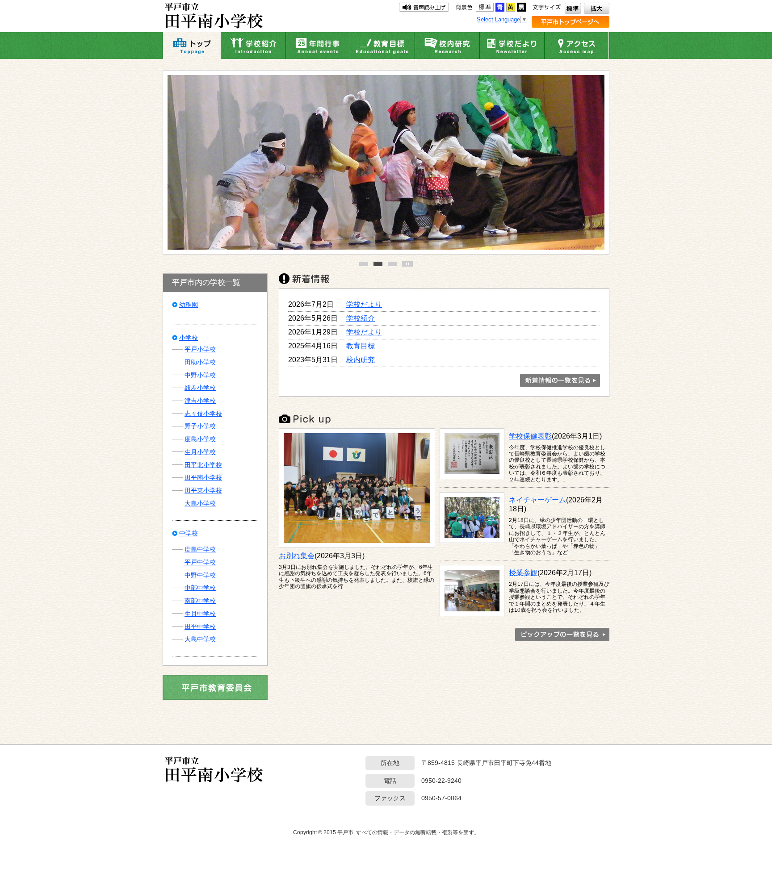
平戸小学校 (200, 349)
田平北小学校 (203, 464)
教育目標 (360, 346)
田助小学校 (200, 362)
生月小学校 (200, 451)
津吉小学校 (200, 400)
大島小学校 (200, 503)
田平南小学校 (203, 477)
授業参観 (523, 572)
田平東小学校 (203, 490)
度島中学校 (200, 549)
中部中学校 (200, 587)
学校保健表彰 (530, 436)
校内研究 (360, 359)
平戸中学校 (200, 562)
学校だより (364, 304)
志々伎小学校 (203, 413)
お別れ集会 (297, 556)
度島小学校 (200, 439)
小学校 (188, 337)
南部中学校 (200, 600)
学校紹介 (360, 318)
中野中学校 (200, 575)
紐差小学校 (200, 387)
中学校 (188, 533)
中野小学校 (200, 375)
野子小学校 (200, 426)
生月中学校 (200, 613)
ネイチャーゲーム (537, 500)
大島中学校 (200, 639)
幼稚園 (188, 304)
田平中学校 (200, 626)
